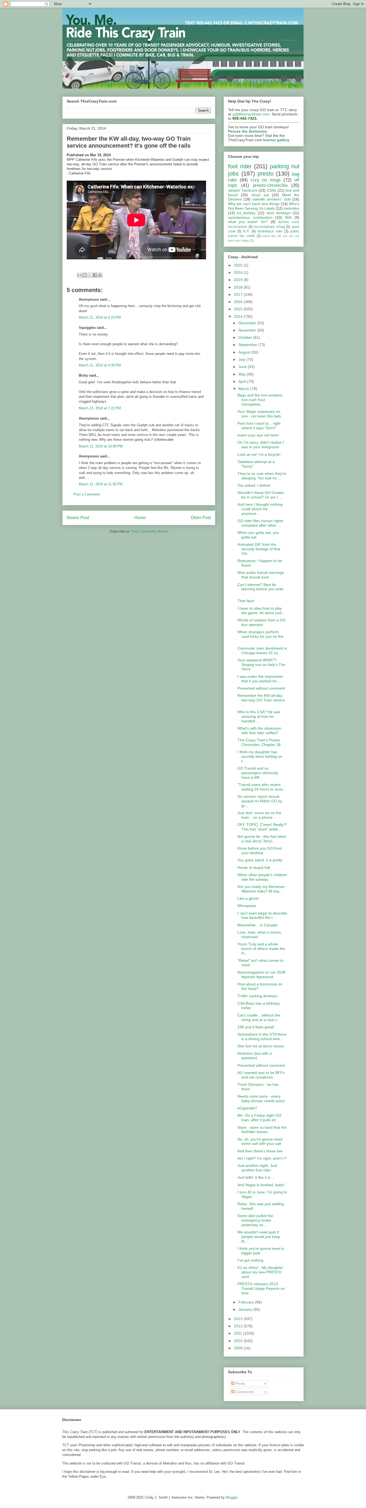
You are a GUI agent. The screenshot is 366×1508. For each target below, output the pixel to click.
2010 (239, 1341)
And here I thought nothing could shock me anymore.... (260, 509)
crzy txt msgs (266, 180)
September (248, 345)
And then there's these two (260, 1151)
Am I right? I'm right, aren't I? (262, 1158)
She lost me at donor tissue (260, 1046)
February (246, 1302)
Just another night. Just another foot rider (257, 1167)
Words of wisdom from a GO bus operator (261, 622)
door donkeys (279, 213)
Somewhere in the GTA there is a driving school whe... (261, 1036)
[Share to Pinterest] (100, 275)
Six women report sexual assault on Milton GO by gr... (259, 801)
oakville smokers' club (271, 199)
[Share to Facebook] (95, 275)
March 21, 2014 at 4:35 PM (100, 365)
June (243, 367)
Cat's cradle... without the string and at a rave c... (259, 1017)
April (242, 381)
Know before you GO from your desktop (259, 850)
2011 (238, 1333)
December (247, 323)
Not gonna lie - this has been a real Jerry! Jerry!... (261, 838)
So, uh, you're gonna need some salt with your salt (259, 1141)
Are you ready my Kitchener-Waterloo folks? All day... (261, 888)
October (245, 337)
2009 (239, 1348)
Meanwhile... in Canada (257, 925)
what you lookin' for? (248, 222)
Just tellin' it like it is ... (256, 1177)
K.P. (246, 231)
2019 (239, 280)
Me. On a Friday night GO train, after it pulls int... (259, 1117)
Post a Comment (86, 494)
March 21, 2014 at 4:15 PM (100, 317)
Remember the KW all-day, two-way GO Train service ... (261, 700)
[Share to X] (89, 275)
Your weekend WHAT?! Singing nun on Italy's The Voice (261, 664)
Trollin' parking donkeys (257, 996)
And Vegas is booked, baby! (261, 1185)
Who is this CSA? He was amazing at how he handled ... (258, 716)
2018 (239, 287)
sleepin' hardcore (242, 190)
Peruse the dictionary (247, 131)
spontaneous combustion (250, 217)
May (242, 374)
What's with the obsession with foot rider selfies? (259, 730)
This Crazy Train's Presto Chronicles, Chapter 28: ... (261, 742)
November (247, 330)
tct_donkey (246, 213)
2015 (239, 309)
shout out (260, 195)
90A (288, 217)
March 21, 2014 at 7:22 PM (100, 408)
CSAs (271, 190)
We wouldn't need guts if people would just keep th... (258, 1236)
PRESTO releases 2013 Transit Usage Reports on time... (261, 1288)
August (244, 352)
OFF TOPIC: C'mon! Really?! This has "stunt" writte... (262, 826)
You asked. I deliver (254, 485)
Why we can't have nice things (253, 204)
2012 (239, 1326)
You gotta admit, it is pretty (259, 860)
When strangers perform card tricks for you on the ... (260, 636)
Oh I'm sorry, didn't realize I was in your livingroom (260, 444)
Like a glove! (248, 898)
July (242, 359)
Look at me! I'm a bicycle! (259, 454)
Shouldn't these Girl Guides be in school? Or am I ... (260, 494)
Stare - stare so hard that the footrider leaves (261, 1129)
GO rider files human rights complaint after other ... (260, 523)
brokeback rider (270, 231)
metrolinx (291, 208)
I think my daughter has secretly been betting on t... (259, 756)
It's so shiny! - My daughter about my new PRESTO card (260, 1272)
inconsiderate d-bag (269, 227)
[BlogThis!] (84, 275)
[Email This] (79, 275)
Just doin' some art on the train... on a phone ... (259, 815)
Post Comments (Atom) (149, 531)
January (245, 1309)
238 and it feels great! (255, 1027)
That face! (246, 601)
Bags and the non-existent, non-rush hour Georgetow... (260, 399)
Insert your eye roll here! (258, 435)
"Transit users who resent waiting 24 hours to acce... (261, 786)
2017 (239, 294)
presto (265, 173)
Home (140, 517)
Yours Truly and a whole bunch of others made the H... (261, 948)
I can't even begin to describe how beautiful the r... (262, 915)
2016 (239, 302)
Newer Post (78, 517)
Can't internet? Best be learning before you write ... (260, 589)
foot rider (240, 166)
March (244, 389)
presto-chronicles (270, 185)
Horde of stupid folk (253, 867)
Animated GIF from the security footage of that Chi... (258, 549)
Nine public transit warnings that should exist (260, 574)
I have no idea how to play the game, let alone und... (261, 610)
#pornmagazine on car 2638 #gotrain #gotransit (261, 974)
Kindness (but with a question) (254, 1055)
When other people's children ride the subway (262, 877)
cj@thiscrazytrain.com (251, 114)
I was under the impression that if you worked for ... (260, 678)
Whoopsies (246, 906)
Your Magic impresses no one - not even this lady (259, 413)
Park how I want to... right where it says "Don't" (259, 425)
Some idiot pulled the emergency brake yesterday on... (255, 1220)
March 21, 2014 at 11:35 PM (100, 484)
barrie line (269, 236)
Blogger (231, 1497)
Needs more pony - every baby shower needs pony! (261, 1098)
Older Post (201, 517)
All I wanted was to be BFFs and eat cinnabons (261, 1074)
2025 (239, 265)
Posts (239, 1383)
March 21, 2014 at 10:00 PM (101, 446)
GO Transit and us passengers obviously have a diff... (257, 773)
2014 (239, 316)
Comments (244, 1392)
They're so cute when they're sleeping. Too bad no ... (261, 475)
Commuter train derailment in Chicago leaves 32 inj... (262, 650)
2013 (239, 1319)
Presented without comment (261, 688)
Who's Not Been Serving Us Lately (263, 206)
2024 (239, 272)
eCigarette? (247, 1108)
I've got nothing (250, 1260)
